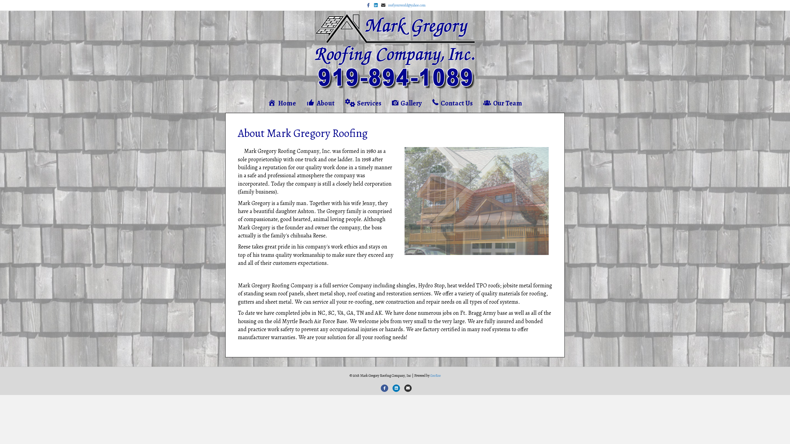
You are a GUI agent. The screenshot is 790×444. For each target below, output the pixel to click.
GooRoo (435, 375)
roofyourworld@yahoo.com (407, 5)
